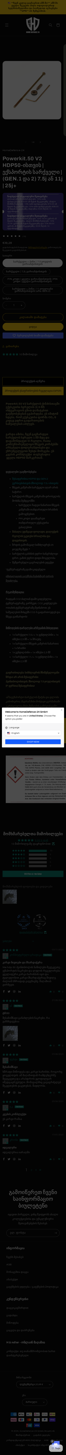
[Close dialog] (61, 710)
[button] (33, 733)
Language (14, 727)
